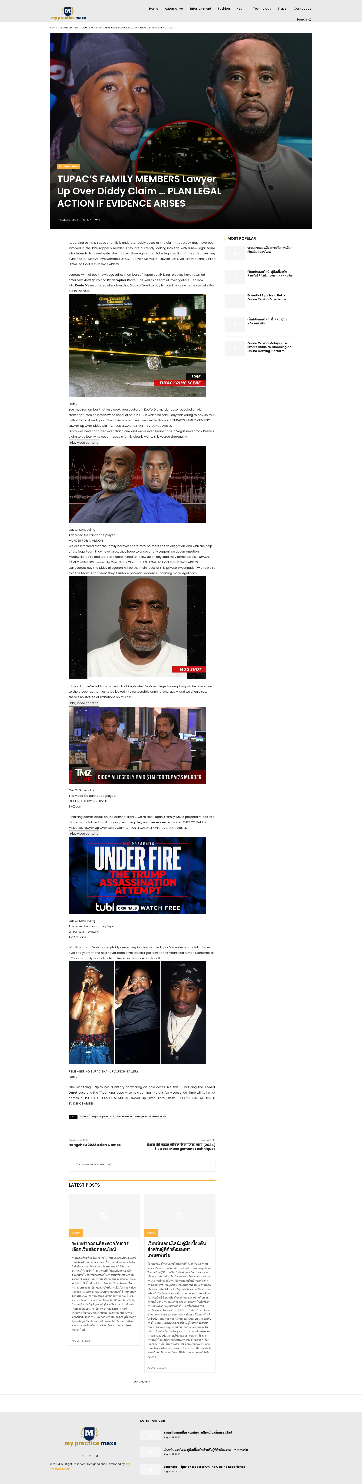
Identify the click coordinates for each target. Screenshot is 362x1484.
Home (53, 27)
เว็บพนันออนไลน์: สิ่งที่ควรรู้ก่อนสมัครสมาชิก (268, 321)
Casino (75, 1232)
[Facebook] (82, 1456)
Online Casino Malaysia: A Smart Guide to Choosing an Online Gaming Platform (269, 347)
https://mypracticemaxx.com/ (94, 1164)
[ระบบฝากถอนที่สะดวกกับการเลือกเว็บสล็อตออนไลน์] (104, 1215)
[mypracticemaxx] (90, 10)
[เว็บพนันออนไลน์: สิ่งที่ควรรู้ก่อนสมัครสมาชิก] (235, 325)
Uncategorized (69, 27)
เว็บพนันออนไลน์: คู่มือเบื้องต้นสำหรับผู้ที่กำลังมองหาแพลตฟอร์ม (176, 1249)
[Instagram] (90, 1456)
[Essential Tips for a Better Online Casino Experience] (235, 301)
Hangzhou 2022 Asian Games (95, 1144)
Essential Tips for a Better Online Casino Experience (267, 297)
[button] (304, 19)
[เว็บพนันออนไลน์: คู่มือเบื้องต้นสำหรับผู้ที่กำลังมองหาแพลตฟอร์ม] (180, 1215)
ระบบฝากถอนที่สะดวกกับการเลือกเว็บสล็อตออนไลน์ (100, 1246)
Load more (140, 1381)
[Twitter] (97, 1456)
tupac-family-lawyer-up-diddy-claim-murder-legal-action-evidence (123, 1116)
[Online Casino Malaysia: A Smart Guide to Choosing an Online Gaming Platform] (235, 348)
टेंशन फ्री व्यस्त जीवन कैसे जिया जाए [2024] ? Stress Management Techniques (181, 1146)
